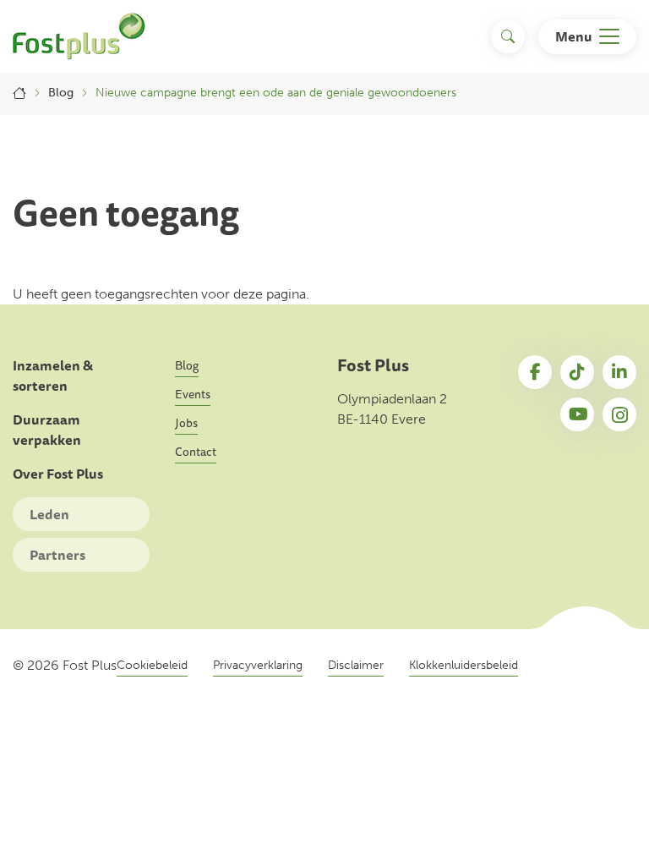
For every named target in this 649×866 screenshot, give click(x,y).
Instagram (619, 414)
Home (19, 93)
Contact (195, 451)
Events (192, 394)
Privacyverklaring (258, 665)
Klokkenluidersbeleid (463, 665)
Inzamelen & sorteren (53, 376)
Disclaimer (356, 665)
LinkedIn (619, 372)
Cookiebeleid (152, 665)
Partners (57, 555)
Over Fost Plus (58, 474)
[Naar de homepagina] (79, 36)
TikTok (577, 372)
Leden (49, 514)
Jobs (186, 423)
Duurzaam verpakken (47, 430)
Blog (61, 92)
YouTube (577, 414)
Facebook (535, 372)
